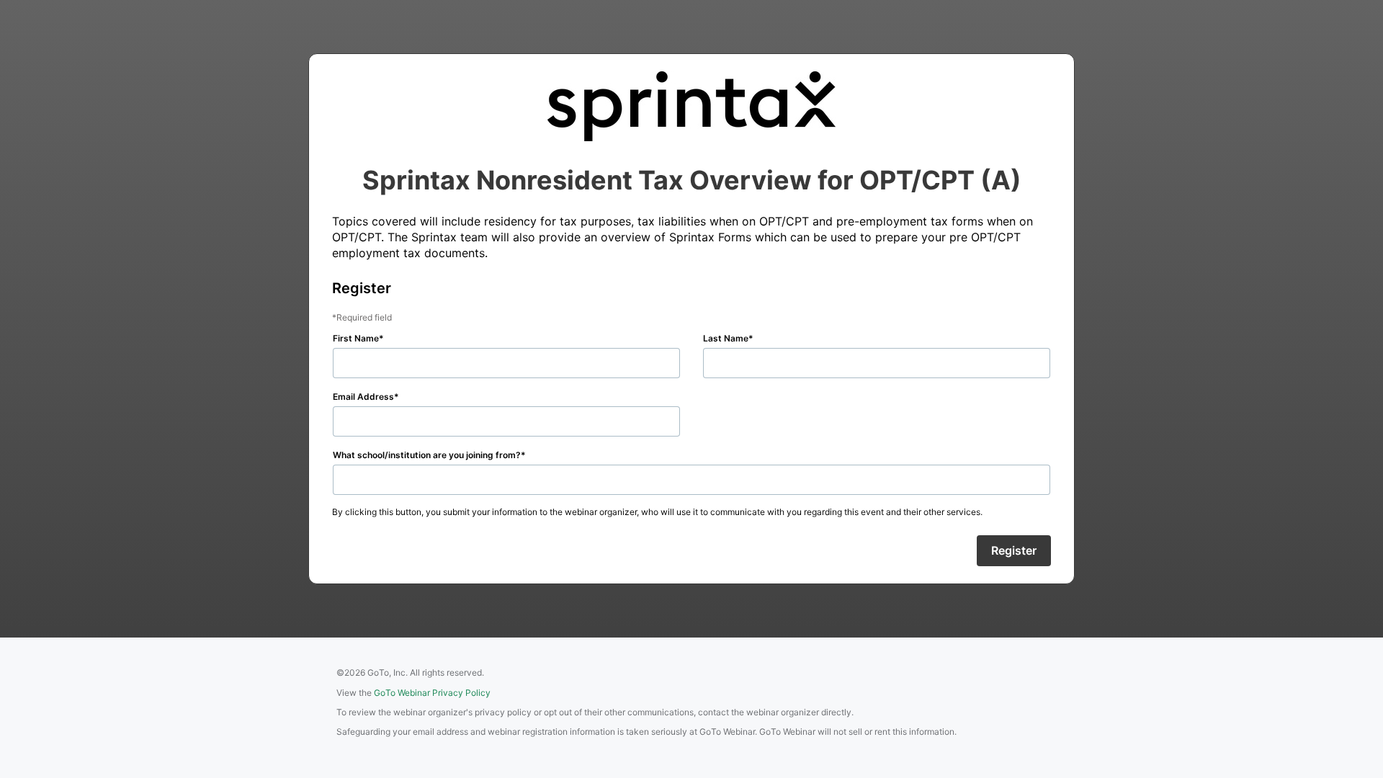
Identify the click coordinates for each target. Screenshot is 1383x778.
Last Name (725, 338)
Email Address (363, 396)
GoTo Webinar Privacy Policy (432, 692)
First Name (356, 338)
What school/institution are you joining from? (427, 455)
